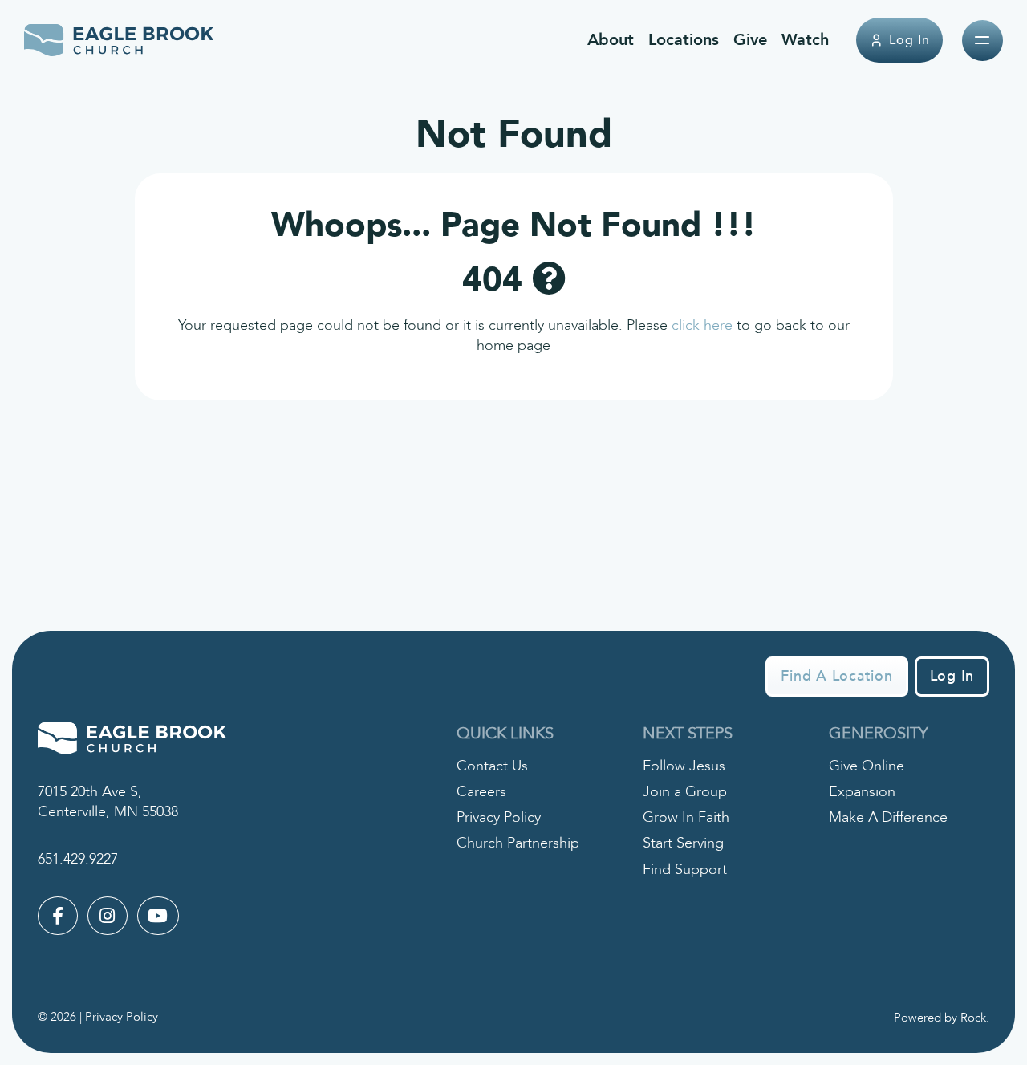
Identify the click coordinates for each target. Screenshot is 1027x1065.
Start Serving (683, 843)
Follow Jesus (684, 766)
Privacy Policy (499, 817)
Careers (481, 792)
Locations (683, 40)
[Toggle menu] (982, 40)
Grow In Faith (686, 817)
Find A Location (836, 676)
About (610, 40)
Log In (909, 40)
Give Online (866, 766)
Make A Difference (888, 817)
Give (750, 40)
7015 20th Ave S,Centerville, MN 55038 (108, 802)
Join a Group (685, 792)
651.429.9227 (78, 859)
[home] (119, 40)
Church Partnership (518, 843)
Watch (805, 40)
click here (702, 325)
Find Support (685, 870)
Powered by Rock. (941, 1018)
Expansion (862, 792)
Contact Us (492, 766)
